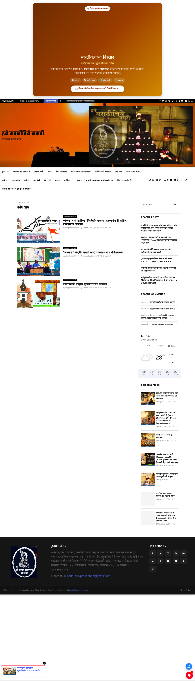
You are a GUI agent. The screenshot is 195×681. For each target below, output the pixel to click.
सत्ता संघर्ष (36, 180)
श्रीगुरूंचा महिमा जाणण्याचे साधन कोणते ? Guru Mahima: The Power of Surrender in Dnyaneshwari (159, 280)
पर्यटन (49, 171)
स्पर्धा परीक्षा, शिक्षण (133, 171)
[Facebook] (147, 180)
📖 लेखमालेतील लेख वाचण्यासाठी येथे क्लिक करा (97, 88)
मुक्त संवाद (16, 180)
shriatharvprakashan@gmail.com (88, 575)
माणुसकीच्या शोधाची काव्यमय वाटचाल (162, 302)
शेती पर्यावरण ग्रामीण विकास (81, 171)
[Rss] (179, 180)
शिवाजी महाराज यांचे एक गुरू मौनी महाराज (16, 189)
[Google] (161, 180)
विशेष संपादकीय (61, 171)
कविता (26, 180)
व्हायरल (79, 180)
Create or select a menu (29, 101)
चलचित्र (67, 180)
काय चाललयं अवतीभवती (21, 171)
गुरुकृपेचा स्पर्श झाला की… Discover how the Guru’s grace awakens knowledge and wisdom (167, 458)
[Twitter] (150, 180)
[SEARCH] (175, 204)
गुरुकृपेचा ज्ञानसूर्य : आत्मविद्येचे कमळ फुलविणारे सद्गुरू (167, 475)
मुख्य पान (5, 171)
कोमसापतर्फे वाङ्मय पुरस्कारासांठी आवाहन (85, 284)
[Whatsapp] (182, 180)
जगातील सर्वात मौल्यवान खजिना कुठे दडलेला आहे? (165, 494)
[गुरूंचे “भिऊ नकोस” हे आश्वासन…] (148, 440)
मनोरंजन (5, 180)
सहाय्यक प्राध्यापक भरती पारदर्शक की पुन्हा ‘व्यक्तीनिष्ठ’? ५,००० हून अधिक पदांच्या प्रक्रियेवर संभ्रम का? (159, 240)
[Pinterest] (157, 180)
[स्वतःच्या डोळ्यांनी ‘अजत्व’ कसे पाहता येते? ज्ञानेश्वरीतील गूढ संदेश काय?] (148, 398)
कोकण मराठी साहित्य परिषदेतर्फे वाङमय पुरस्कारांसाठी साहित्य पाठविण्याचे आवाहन (95, 222)
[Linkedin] (165, 180)
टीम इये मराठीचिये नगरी (72, 228)
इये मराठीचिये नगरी (23, 134)
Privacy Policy (185, 590)
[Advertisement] (97, 32)
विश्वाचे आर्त (38, 171)
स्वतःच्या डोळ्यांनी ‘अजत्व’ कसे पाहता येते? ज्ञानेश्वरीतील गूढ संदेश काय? (167, 395)
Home (19, 202)
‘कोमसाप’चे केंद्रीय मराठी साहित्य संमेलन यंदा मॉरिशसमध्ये (93, 252)
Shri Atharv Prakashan (79, 590)
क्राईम (57, 180)
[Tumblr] (168, 180)
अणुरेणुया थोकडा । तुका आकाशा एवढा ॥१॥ (80, 101)
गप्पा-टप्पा (118, 171)
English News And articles (99, 180)
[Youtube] (172, 180)
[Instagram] (154, 180)
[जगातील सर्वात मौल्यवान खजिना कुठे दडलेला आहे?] (148, 499)
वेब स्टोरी (47, 180)
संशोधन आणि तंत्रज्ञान (103, 171)
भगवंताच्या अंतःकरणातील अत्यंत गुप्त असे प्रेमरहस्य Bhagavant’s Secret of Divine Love (166, 516)
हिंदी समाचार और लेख (124, 180)
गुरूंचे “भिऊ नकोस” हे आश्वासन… (164, 436)
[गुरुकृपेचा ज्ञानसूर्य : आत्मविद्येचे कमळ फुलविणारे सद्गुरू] (148, 479)
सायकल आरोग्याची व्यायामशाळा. (163, 325)
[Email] (175, 180)
